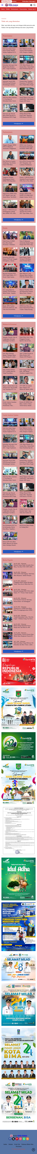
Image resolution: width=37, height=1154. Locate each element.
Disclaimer (19, 1146)
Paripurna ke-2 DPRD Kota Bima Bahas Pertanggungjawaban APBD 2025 (23, 609)
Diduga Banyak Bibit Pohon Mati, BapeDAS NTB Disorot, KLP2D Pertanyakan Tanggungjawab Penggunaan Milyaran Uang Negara (26, 115)
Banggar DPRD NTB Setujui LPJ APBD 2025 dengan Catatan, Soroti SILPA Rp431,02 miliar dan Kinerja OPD (26, 195)
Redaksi (11, 1144)
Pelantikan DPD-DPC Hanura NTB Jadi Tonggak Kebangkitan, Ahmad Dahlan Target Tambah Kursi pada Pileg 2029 (10, 259)
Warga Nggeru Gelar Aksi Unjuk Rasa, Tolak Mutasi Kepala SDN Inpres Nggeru (27, 99)
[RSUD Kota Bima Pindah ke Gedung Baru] (27, 520)
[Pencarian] (34, 5)
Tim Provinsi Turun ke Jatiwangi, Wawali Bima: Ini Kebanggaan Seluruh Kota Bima (23, 600)
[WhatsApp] (24, 1139)
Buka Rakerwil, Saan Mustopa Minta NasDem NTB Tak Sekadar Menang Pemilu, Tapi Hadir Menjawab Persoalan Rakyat (27, 275)
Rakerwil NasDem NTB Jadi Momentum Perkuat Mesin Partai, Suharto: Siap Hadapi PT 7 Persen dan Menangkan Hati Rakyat (26, 291)
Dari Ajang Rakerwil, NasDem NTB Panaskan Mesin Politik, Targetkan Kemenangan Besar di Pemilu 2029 (9, 291)
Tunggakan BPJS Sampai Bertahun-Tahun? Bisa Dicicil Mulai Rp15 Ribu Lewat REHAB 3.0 (24, 583)
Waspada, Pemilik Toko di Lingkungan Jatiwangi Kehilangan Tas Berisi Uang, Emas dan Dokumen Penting (10, 339)
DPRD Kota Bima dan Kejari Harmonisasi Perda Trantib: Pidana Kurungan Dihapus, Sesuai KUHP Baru (27, 307)
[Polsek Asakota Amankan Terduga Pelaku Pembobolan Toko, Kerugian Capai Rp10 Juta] (10, 396)
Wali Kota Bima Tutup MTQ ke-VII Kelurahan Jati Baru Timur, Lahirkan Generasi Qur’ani (24, 644)
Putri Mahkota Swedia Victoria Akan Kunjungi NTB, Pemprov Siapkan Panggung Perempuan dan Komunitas (27, 50)
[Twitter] (13, 1139)
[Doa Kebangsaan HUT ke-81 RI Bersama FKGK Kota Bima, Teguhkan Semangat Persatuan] (10, 520)
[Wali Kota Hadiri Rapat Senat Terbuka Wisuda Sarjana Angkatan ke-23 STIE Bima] (10, 43)
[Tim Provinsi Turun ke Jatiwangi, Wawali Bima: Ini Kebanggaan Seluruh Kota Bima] (7, 601)
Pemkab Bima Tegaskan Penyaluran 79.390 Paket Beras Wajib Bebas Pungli (26, 83)
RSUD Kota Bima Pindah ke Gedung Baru (26, 526)
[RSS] (27, 1139)
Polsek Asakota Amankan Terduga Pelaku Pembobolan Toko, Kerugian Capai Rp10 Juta (10, 404)
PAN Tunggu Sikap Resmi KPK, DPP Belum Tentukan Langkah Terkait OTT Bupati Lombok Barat (27, 371)
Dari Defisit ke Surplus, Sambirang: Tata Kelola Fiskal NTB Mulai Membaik (9, 163)
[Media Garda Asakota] (11, 5)
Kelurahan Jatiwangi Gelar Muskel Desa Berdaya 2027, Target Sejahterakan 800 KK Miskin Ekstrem (10, 67)
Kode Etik (17, 1144)
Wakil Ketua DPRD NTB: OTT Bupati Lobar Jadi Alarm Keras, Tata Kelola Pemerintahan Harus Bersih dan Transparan (10, 195)
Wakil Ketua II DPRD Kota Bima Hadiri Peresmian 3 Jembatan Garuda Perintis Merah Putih (9, 243)
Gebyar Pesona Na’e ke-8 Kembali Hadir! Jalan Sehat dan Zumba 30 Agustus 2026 (26, 511)
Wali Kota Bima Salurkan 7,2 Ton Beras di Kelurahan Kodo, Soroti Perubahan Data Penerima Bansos (10, 99)
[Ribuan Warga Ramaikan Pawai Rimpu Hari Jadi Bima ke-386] (7, 627)
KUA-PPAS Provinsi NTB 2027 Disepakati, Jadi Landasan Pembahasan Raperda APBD (27, 163)
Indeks (5, 1144)
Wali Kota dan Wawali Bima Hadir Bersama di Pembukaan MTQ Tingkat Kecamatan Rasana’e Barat (10, 115)
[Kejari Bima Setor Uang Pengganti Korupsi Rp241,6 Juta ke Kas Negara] (27, 331)
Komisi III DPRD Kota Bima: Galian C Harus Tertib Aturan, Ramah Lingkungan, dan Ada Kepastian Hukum (26, 404)
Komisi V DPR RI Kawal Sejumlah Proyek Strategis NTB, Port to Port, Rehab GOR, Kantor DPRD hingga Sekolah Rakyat (27, 179)
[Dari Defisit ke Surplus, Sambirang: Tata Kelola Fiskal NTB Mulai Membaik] (10, 155)
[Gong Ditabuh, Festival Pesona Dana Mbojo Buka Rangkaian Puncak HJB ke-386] (7, 635)
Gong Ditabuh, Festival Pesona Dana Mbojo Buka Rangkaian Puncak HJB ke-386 (23, 635)
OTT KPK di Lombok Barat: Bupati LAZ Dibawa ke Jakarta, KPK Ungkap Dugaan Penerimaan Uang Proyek (26, 387)
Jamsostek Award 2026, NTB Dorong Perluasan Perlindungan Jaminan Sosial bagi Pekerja (9, 83)
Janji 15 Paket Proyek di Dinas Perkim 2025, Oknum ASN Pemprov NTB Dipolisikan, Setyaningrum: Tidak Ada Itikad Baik (26, 355)
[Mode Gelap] (31, 5)
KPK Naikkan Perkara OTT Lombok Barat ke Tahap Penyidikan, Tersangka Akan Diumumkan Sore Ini (9, 371)
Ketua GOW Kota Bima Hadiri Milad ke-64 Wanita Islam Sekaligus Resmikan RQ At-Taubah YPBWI (10, 543)
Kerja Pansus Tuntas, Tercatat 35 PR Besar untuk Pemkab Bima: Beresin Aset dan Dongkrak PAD (25, 259)
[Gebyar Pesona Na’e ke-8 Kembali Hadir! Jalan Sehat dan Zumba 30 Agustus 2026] (27, 503)
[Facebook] (9, 1139)
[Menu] (2, 5)
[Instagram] (20, 1139)
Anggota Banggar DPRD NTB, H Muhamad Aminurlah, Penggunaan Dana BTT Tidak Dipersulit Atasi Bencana (9, 146)
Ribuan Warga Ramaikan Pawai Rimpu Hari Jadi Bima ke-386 (22, 626)
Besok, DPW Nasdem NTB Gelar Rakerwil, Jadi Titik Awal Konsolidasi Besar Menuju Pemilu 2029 (10, 307)
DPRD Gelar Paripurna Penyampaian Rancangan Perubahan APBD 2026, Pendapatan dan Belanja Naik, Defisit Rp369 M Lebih (26, 146)
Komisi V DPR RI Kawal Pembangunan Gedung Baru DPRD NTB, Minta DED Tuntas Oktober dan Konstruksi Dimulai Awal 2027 (10, 211)
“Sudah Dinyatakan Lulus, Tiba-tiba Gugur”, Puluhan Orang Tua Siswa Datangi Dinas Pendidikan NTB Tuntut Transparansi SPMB (23, 618)
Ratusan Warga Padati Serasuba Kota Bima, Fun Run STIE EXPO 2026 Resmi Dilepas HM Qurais (23, 566)
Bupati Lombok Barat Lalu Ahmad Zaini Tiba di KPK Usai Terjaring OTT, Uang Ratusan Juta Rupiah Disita (10, 387)
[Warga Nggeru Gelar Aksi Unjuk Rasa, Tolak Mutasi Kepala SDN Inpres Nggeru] (27, 92)
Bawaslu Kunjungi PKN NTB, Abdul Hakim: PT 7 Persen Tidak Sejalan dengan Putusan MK (10, 275)
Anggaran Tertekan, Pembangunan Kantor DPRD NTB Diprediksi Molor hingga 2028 (9, 179)
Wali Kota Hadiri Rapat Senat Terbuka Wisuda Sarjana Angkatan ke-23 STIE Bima (9, 50)
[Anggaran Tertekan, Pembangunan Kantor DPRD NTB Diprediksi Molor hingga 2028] (10, 172)
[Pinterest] (16, 1139)
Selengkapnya (18, 123)
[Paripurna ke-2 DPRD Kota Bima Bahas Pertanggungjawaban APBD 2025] (7, 609)
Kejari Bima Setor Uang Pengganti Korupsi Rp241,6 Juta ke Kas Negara (26, 339)
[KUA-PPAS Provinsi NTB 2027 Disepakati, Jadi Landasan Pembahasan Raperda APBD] (27, 155)
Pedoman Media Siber (27, 1144)
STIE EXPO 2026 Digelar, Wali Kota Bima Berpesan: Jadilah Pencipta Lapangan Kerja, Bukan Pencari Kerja (24, 574)
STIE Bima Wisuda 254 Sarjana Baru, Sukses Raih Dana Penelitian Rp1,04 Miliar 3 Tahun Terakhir (27, 67)
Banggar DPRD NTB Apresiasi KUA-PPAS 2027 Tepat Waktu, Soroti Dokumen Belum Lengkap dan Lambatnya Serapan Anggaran (27, 211)
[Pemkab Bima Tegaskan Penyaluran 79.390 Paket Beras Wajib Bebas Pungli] (27, 75)
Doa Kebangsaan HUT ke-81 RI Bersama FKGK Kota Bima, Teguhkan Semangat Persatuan (10, 527)
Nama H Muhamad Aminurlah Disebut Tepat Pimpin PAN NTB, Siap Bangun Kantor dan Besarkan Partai (26, 243)
